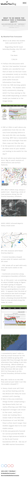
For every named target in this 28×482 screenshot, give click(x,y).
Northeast (12, 471)
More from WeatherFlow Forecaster (10, 475)
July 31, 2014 (4, 471)
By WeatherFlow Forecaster (11, 36)
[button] (24, 3)
